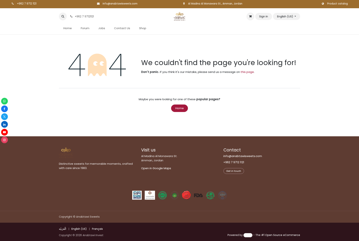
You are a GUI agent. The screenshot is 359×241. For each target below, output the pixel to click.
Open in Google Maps (156, 168)
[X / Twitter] (4, 116)
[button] (63, 16)
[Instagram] (4, 139)
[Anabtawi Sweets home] (66, 153)
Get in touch (233, 171)
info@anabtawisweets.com (120, 3)
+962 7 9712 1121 (26, 3)
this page (247, 72)
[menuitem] (67, 28)
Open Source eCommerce (282, 235)
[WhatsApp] (4, 101)
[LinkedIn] (4, 124)
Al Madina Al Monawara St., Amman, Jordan (215, 3)
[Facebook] (4, 108)
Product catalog (337, 3)
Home (179, 108)
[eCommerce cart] (250, 16)
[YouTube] (4, 132)
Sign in (263, 16)
